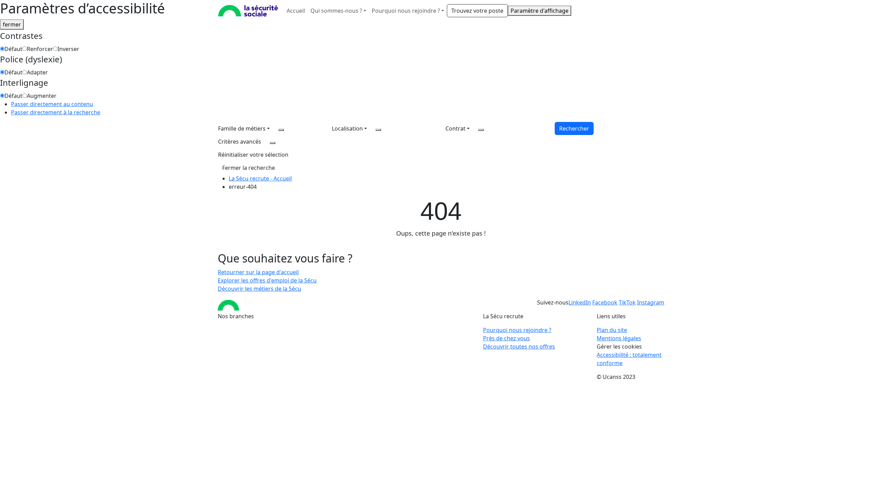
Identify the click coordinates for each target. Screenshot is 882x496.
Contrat (455, 128)
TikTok (627, 302)
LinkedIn (579, 302)
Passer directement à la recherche (55, 112)
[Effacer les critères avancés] (272, 143)
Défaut (13, 49)
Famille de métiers (242, 128)
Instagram (650, 302)
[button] (253, 154)
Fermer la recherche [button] (248, 168)
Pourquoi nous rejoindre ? (517, 330)
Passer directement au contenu (52, 104)
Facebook (604, 302)
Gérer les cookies (619, 346)
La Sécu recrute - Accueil (260, 178)
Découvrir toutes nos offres (519, 346)
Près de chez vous (506, 338)
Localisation (347, 128)
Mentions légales (619, 338)
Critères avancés (239, 141)
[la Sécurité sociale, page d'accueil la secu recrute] (248, 11)
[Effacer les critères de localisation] (378, 130)
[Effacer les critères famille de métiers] (281, 130)
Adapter (37, 72)
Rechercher (574, 128)
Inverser (68, 49)
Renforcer (40, 49)
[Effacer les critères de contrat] (481, 130)
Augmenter (42, 96)
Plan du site (612, 330)
